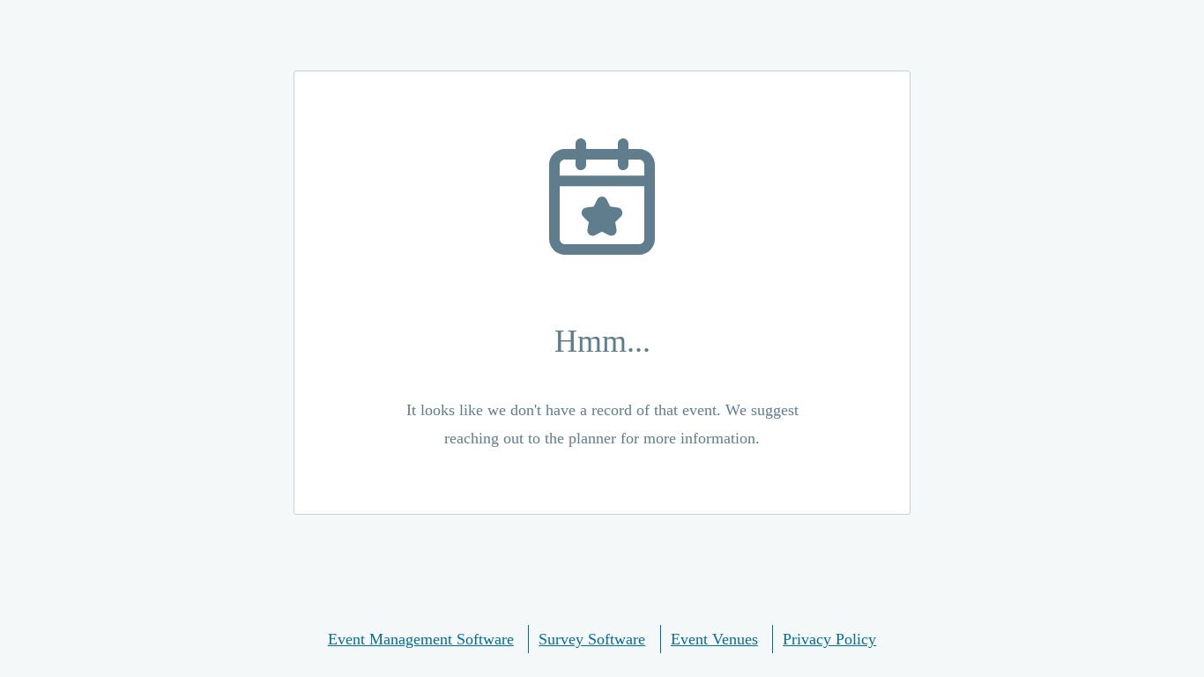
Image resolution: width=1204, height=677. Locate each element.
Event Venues (714, 639)
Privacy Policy (829, 639)
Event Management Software (421, 639)
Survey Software (592, 639)
